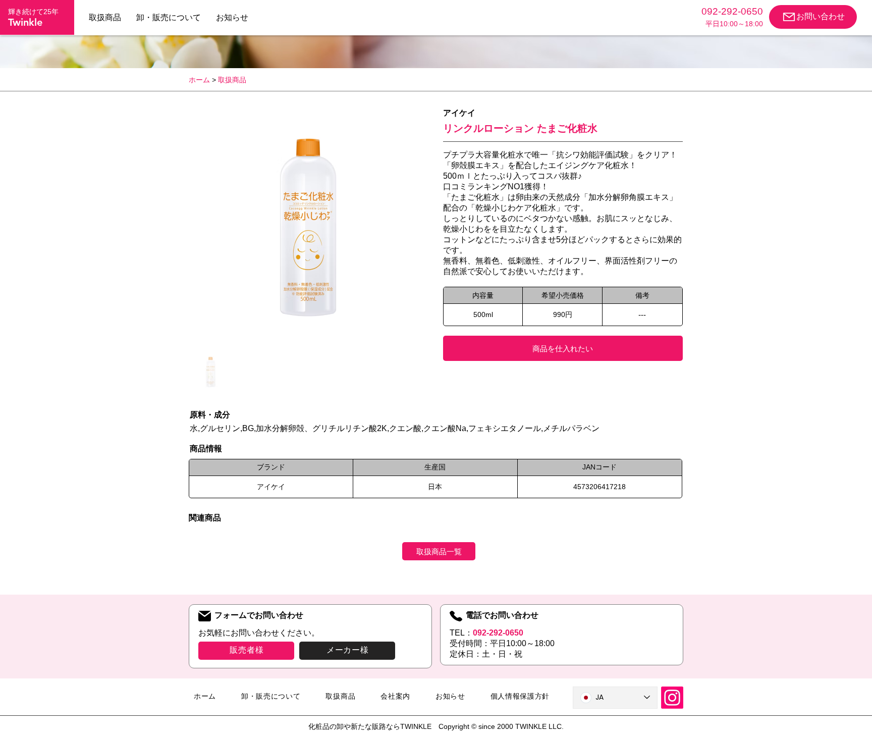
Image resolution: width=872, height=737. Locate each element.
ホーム (199, 80)
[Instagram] (672, 698)
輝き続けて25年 (33, 12)
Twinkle (25, 22)
